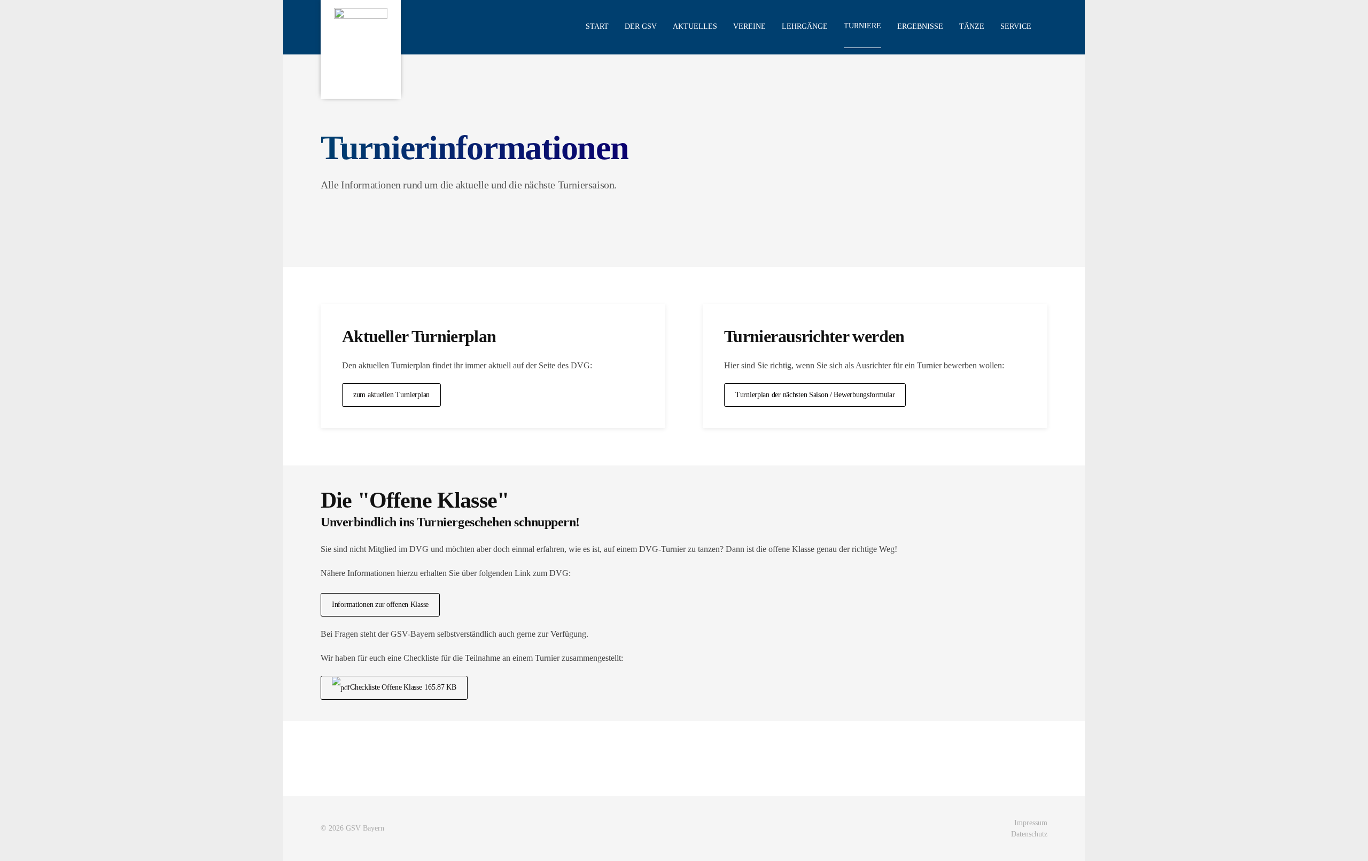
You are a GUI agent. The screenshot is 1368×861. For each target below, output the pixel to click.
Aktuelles (695, 26)
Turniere (862, 26)
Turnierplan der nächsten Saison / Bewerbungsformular (815, 395)
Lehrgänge (805, 26)
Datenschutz (1029, 834)
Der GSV (641, 26)
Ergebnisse (920, 26)
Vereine (749, 26)
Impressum (1030, 823)
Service (1015, 26)
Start (597, 26)
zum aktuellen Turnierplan (391, 395)
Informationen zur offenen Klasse (380, 605)
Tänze (971, 26)
